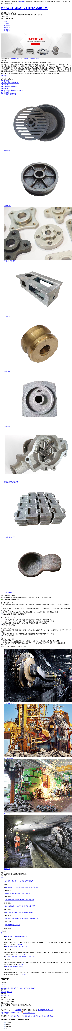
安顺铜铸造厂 (5, 94)
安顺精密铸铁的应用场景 (12, 925)
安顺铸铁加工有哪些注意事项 (14, 966)
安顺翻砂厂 (15, 83)
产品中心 (7, 25)
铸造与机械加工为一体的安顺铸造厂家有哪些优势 (20, 906)
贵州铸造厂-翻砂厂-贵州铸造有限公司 (24, 8)
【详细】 (19, 944)
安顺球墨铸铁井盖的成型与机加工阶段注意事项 (19, 900)
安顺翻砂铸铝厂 (6, 90)
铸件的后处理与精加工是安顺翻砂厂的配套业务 (19, 956)
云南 (45, 1016)
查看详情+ (4, 75)
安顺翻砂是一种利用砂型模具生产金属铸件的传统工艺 (21, 918)
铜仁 (32, 1016)
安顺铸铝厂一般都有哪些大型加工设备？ (17, 893)
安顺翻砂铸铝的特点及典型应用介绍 (16, 946)
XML (8, 995)
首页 (5, 22)
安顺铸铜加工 (31, 988)
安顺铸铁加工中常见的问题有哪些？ (16, 936)
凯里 (35, 1016)
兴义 (38, 1016)
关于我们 (7, 23)
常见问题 (9, 992)
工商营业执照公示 (29, 1013)
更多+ (2, 877)
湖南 (51, 1016)
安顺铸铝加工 (22, 988)
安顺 (15, 1016)
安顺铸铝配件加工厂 (17, 90)
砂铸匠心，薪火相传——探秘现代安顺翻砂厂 (19, 881)
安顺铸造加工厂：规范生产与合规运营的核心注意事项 (21, 887)
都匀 (29, 1016)
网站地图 (3, 995)
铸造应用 (7, 27)
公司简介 (3, 984)
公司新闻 (3, 992)
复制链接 (18, 1010)
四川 (48, 1016)
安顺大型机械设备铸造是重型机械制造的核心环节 (20, 912)
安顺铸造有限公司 (16, 58)
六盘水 (19, 1016)
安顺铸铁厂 (14, 86)
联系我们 (7, 31)
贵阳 (12, 1016)
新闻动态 (7, 29)
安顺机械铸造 (5, 988)
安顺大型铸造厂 (35, 58)
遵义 (26, 1016)
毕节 (22, 1016)
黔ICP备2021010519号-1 (45, 1010)
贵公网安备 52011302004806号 (11, 1013)
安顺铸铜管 (13, 94)
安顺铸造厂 (22, 1)
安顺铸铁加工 (13, 988)
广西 (41, 1016)
